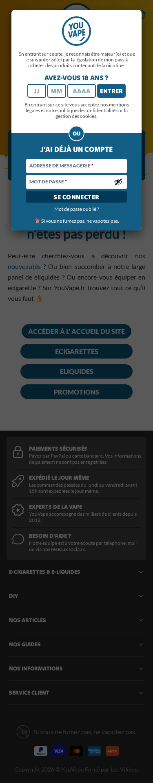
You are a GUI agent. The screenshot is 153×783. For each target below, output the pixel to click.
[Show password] (118, 181)
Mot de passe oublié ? (76, 209)
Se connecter (76, 197)
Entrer (111, 91)
